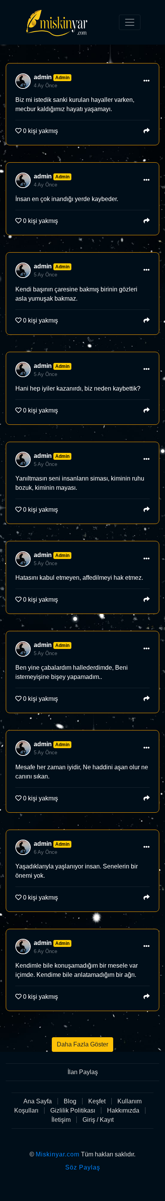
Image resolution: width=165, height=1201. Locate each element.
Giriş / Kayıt (98, 1119)
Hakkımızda (123, 1110)
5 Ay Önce (45, 275)
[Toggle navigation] (129, 22)
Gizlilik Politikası (72, 1110)
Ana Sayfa (37, 1101)
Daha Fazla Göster (82, 1044)
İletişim (61, 1119)
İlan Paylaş (83, 1072)
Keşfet (97, 1101)
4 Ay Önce (45, 85)
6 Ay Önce (45, 852)
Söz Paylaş (82, 1167)
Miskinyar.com (57, 1154)
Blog (70, 1101)
